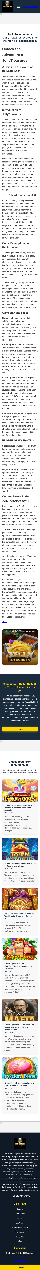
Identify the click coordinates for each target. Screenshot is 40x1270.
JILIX (4, 622)
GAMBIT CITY (21, 1196)
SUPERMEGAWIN (30, 7)
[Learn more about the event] (20, 18)
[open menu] (18, 6)
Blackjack (20, 1218)
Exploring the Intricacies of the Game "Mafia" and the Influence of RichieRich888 (19, 1027)
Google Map (20, 1237)
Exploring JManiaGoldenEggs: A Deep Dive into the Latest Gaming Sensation (18, 807)
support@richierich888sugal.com (22, 1253)
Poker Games (20, 1214)
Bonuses (20, 1209)
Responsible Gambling (20, 1227)
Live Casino (20, 1223)
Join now (20, 729)
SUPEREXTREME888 (20, 1261)
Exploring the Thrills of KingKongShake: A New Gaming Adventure (18, 966)
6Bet (20, 1241)
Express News (20, 1232)
